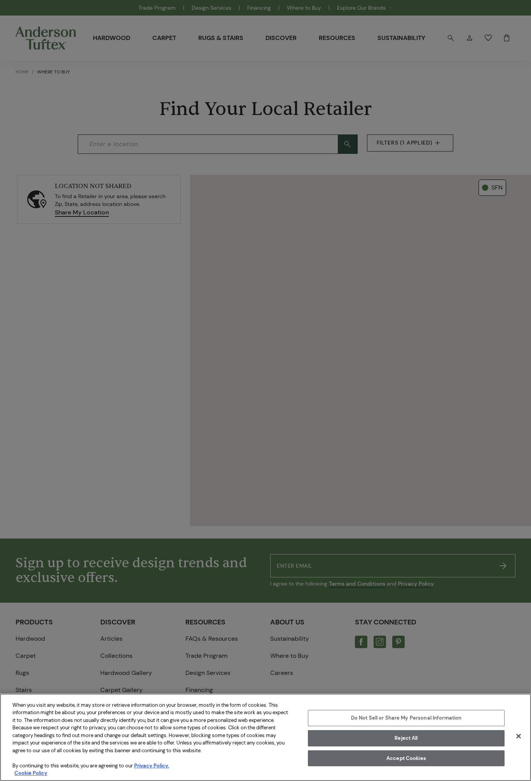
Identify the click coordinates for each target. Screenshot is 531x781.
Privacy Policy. (151, 765)
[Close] (518, 736)
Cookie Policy (30, 773)
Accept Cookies (406, 758)
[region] (265, 737)
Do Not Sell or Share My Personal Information (406, 718)
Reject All (406, 738)
